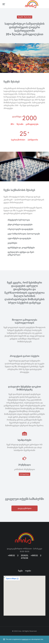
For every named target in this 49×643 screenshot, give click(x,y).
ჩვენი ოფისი (24, 571)
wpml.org (25, 639)
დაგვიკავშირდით (24, 508)
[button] (3, 4)
